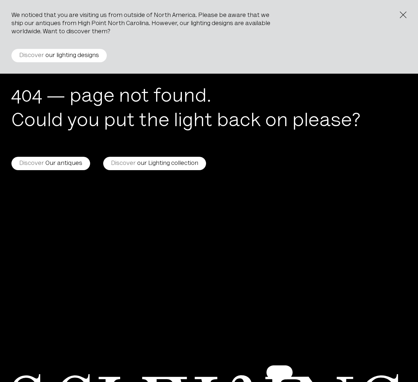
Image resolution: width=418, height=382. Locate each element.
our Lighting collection (154, 163)
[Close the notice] (403, 14)
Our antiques (50, 163)
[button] (279, 372)
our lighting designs (59, 55)
